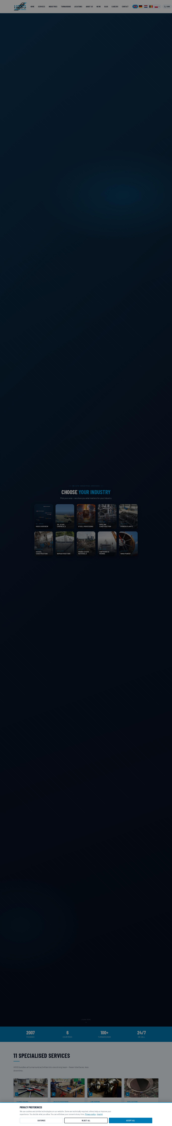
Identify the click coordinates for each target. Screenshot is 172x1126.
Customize (41, 1120)
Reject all (86, 1120)
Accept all (130, 1120)
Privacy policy (90, 1114)
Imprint (100, 1114)
